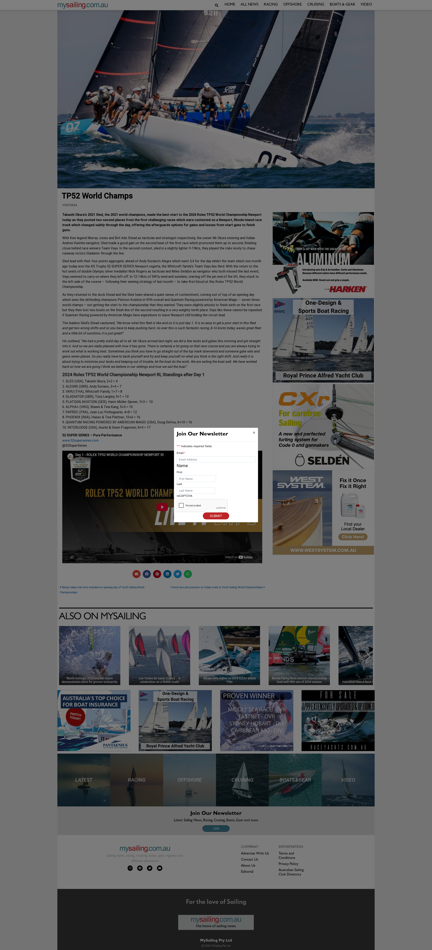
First (179, 472)
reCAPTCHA (184, 495)
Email (181, 453)
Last (179, 484)
